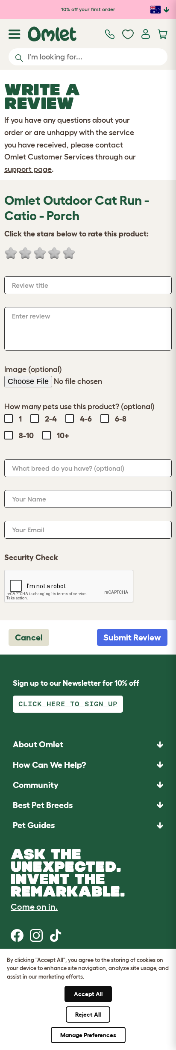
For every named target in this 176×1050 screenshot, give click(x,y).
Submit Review (132, 637)
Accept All (88, 994)
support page (28, 169)
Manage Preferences (88, 1035)
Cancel (29, 637)
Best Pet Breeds (43, 805)
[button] (88, 825)
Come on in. (34, 906)
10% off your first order (88, 9)
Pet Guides (34, 825)
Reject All (88, 1014)
